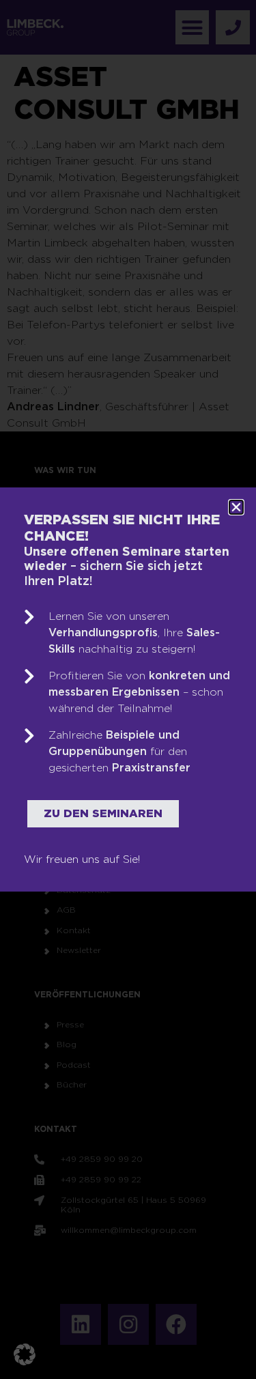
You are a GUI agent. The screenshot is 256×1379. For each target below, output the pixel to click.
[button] (24, 1354)
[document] (128, 689)
